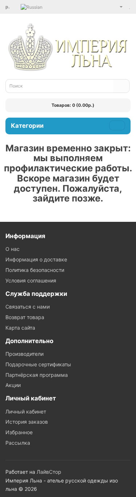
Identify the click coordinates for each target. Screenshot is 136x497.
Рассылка (17, 443)
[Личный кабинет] (119, 6)
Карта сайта (20, 328)
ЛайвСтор (49, 472)
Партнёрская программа (36, 375)
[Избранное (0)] (130, 6)
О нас (12, 249)
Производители (24, 354)
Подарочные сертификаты (38, 364)
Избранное (19, 432)
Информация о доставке (36, 259)
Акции (13, 385)
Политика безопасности (34, 270)
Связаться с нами (27, 307)
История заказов (26, 422)
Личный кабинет (25, 411)
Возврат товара (24, 317)
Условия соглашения (30, 280)
